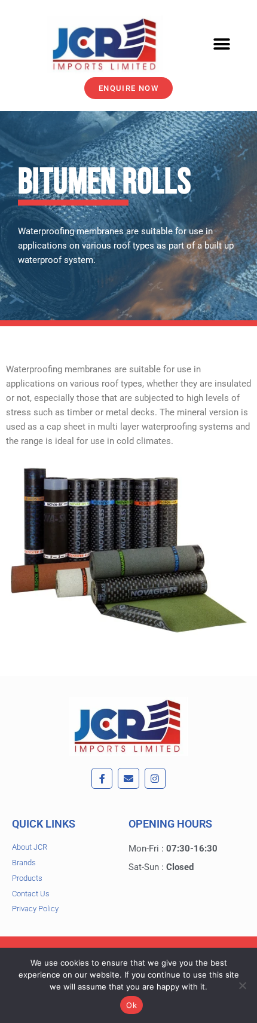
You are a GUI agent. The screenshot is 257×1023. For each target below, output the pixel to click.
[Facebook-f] (101, 778)
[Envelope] (128, 778)
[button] (222, 44)
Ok (131, 1005)
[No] (242, 985)
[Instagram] (155, 778)
